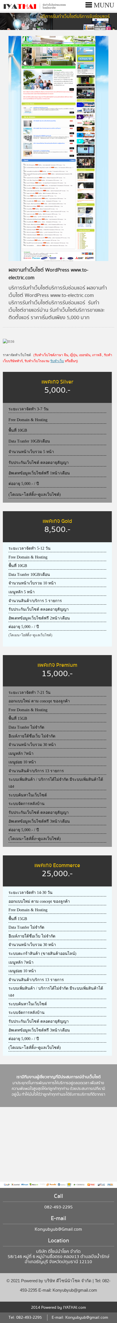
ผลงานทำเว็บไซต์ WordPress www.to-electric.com (48, 274)
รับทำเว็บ (57, 361)
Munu (103, 5)
